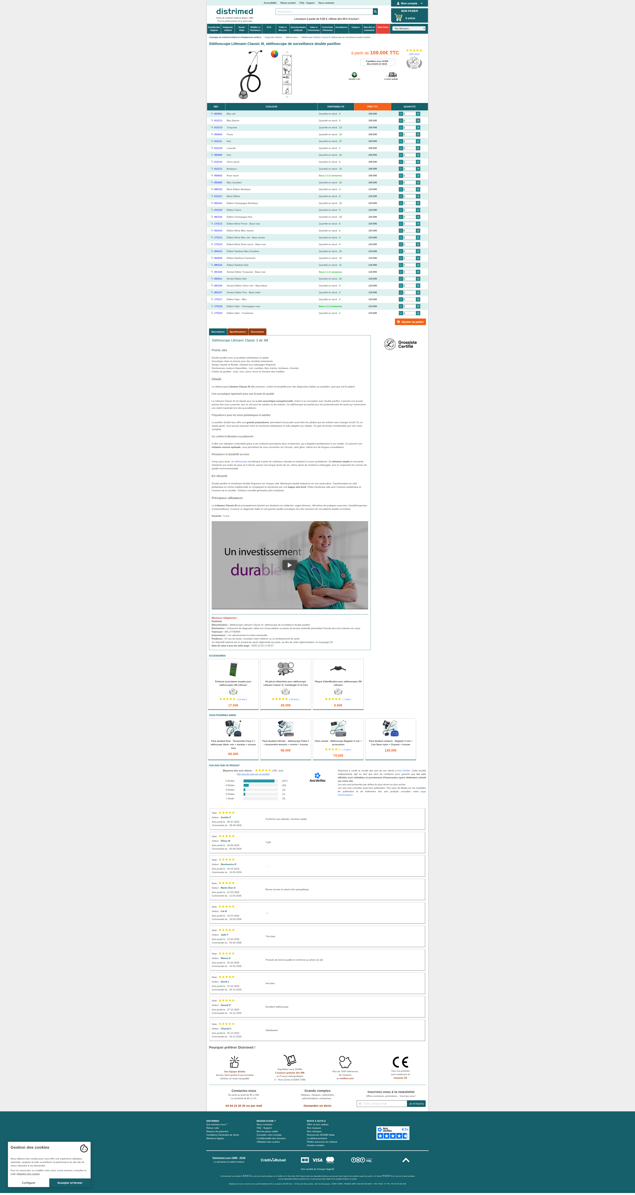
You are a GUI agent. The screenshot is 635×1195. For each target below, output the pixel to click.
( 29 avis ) (294, 699)
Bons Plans (383, 27)
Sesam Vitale (241, 28)
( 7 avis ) (346, 699)
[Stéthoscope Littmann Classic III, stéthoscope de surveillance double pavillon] (287, 60)
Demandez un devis (317, 1105)
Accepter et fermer (70, 1182)
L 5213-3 (245, 1176)
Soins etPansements (314, 28)
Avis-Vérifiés (403, 770)
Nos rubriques (314, 1131)
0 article (410, 18)
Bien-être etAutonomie (369, 28)
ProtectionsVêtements (327, 28)
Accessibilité (270, 2)
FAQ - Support (307, 2)
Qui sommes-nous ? (217, 1124)
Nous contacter (326, 2)
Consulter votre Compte (269, 1135)
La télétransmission (317, 1138)
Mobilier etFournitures (255, 28)
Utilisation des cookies (268, 1141)
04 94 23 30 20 (235, 1105)
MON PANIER (409, 11)
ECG (269, 27)
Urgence (356, 27)
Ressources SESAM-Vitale (321, 1135)
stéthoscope (240, 461)
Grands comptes (315, 1145)
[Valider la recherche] (375, 11)
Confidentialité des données (271, 1138)
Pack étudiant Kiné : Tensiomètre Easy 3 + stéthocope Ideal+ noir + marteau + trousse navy (233, 744)
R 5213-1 (387, 1176)
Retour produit (288, 2)
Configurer (28, 1182)
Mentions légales (215, 1138)
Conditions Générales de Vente (222, 1135)
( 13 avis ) (242, 699)
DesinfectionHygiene (214, 28)
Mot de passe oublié (267, 1131)
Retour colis (212, 1128)
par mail (256, 1105)
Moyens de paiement (217, 1131)
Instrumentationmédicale (298, 28)
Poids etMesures (283, 28)
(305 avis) (414, 54)
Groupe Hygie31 (325, 1169)
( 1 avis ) (346, 749)
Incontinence (342, 27)
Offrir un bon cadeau (318, 1124)
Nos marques (314, 1128)
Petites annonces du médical (322, 1141)
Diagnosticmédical (228, 28)
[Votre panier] (398, 17)
